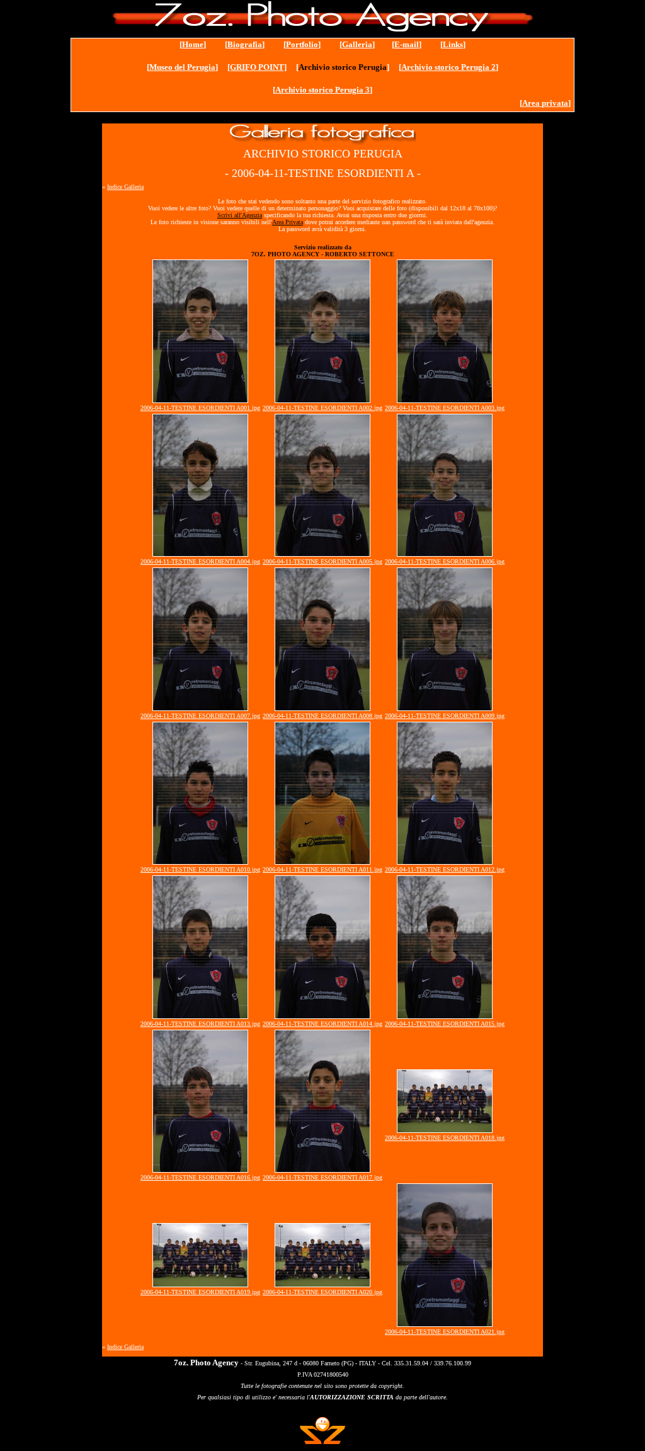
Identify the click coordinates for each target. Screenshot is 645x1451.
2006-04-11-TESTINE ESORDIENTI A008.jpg (322, 715)
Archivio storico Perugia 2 (448, 67)
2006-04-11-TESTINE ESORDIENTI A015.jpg (445, 1023)
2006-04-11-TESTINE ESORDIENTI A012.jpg (445, 869)
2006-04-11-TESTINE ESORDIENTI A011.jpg (322, 869)
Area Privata (287, 222)
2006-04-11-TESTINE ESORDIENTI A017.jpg (322, 1177)
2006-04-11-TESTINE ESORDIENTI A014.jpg (322, 1023)
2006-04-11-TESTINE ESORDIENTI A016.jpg (200, 1177)
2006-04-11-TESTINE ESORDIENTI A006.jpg (445, 561)
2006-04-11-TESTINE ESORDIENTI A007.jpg (200, 715)
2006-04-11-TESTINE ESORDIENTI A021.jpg (445, 1331)
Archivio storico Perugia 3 (322, 89)
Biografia (244, 44)
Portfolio (302, 44)
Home (192, 44)
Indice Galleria (125, 186)
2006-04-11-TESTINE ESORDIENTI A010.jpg (200, 869)
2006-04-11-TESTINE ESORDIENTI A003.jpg (445, 407)
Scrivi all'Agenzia (239, 215)
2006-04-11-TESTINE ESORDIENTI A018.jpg (445, 1137)
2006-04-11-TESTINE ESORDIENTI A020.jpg (322, 1292)
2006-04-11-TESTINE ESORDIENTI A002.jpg (322, 407)
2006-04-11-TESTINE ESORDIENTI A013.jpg (200, 1023)
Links (453, 44)
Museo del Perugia (182, 67)
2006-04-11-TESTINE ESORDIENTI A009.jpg (445, 715)
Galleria (357, 44)
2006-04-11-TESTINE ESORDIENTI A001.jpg (200, 407)
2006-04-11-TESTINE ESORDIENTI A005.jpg (322, 561)
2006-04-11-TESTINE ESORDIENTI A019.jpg (200, 1292)
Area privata (545, 103)
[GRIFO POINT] (257, 67)
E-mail (406, 44)
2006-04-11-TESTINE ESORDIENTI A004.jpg (200, 561)
